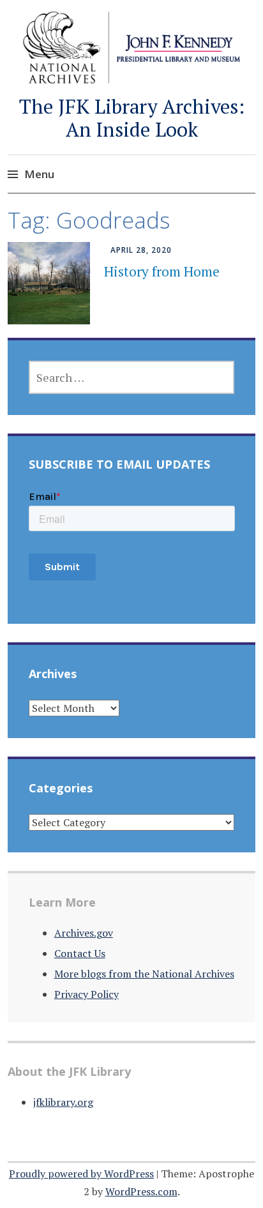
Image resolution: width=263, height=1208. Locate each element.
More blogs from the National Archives (144, 974)
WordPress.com (141, 1191)
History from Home (162, 271)
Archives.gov (83, 933)
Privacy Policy (86, 994)
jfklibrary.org (63, 1102)
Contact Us (79, 953)
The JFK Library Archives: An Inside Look (131, 117)
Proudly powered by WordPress (81, 1173)
